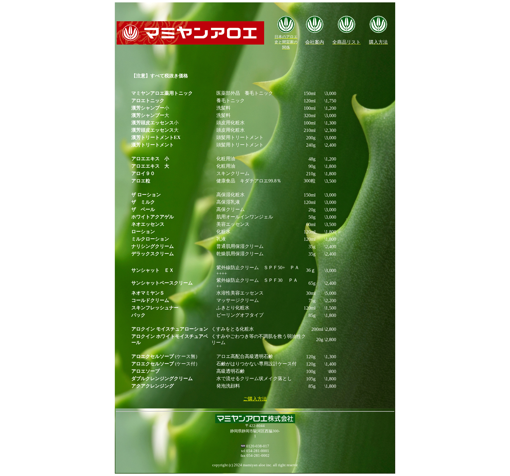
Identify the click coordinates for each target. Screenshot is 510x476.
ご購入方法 (255, 398)
